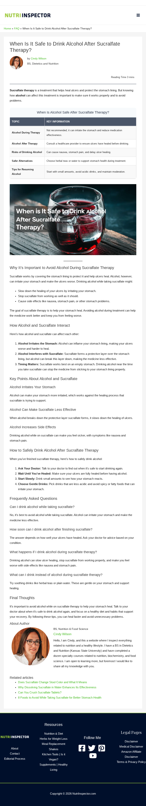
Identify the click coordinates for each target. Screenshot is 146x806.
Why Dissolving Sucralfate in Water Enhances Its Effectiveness (57, 687)
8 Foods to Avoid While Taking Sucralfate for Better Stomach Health (59, 697)
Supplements (48, 764)
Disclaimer (131, 741)
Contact (15, 753)
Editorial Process (14, 758)
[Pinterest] (102, 748)
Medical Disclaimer (131, 746)
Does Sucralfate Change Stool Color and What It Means (52, 682)
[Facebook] (82, 748)
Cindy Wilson (38, 58)
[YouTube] (93, 755)
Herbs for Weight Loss (53, 738)
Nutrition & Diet (53, 733)
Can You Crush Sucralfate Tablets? (39, 692)
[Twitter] (92, 748)
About (14, 748)
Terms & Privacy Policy (131, 761)
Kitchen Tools (50, 754)
